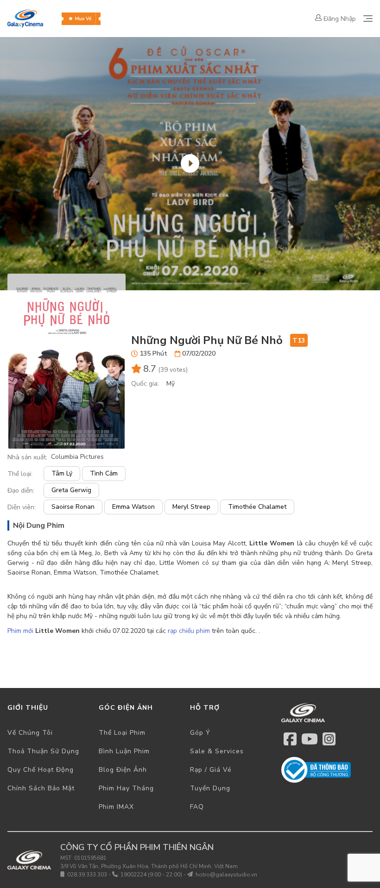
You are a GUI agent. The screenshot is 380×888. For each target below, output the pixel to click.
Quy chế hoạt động (40, 769)
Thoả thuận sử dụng (43, 751)
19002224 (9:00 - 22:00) (151, 874)
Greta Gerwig (71, 490)
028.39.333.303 (87, 874)
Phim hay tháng (126, 788)
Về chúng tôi (30, 732)
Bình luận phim (124, 751)
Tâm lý (61, 473)
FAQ (197, 806)
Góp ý (200, 732)
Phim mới (21, 630)
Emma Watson (133, 506)
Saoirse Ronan (73, 506)
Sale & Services (217, 751)
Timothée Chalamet (257, 506)
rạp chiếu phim (189, 630)
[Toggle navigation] (368, 18)
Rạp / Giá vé (211, 769)
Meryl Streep (191, 506)
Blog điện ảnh (123, 769)
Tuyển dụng (210, 788)
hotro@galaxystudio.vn (226, 874)
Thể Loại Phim (122, 732)
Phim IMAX (116, 806)
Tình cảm (104, 473)
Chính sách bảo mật (41, 788)
